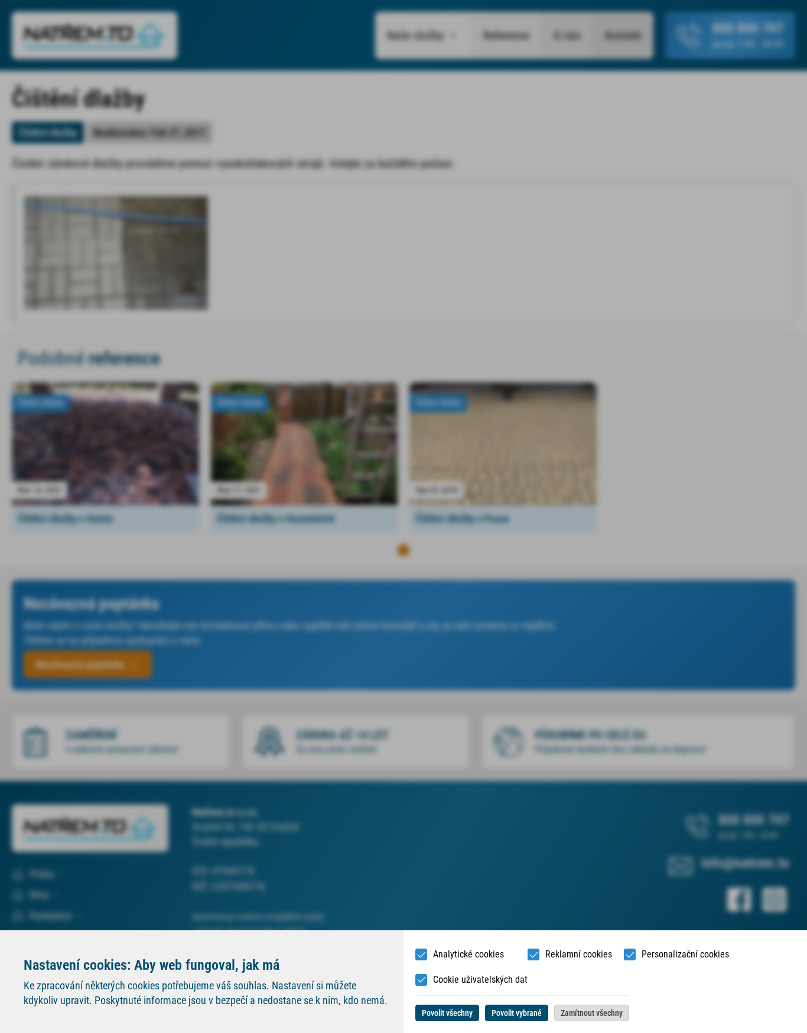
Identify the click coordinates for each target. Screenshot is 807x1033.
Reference (506, 35)
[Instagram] (774, 899)
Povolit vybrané (517, 1013)
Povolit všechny (447, 1013)
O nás (567, 35)
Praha (42, 874)
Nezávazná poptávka (80, 664)
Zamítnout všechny (592, 1013)
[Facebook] (739, 899)
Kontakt (623, 35)
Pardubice (50, 916)
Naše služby (415, 35)
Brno (39, 894)
